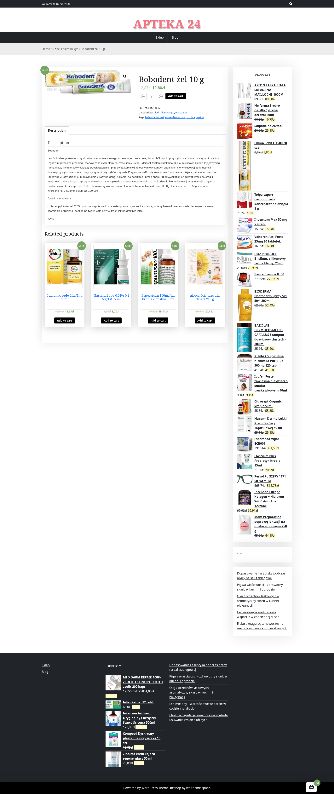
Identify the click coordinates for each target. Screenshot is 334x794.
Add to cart (175, 96)
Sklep (160, 37)
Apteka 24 (167, 24)
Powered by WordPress (140, 788)
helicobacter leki (154, 117)
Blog (175, 37)
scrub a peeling (195, 117)
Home (46, 49)
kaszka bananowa (175, 117)
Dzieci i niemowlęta (65, 49)
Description (57, 130)
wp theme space (198, 788)
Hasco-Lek (181, 112)
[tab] (57, 130)
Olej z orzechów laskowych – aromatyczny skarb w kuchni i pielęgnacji (258, 601)
